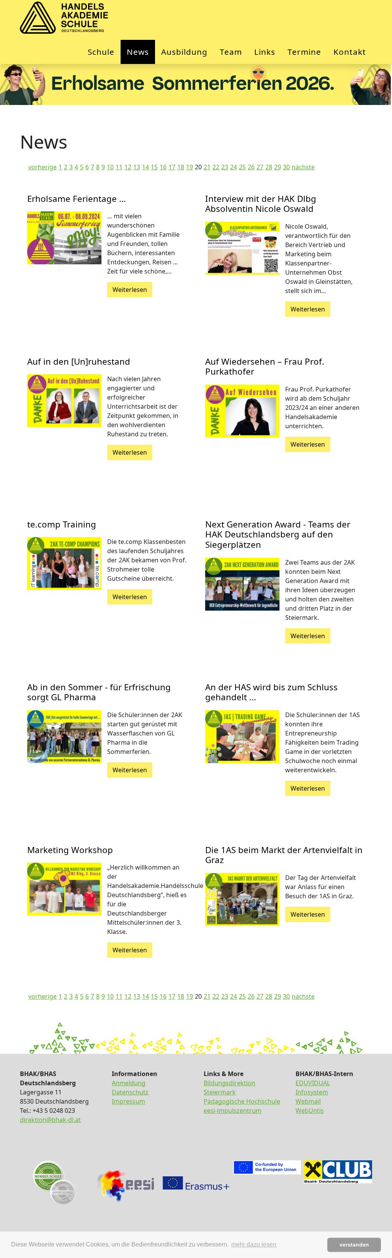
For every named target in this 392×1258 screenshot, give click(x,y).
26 (251, 167)
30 (286, 167)
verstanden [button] (354, 1245)
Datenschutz (130, 1092)
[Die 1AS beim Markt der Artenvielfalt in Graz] (242, 899)
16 (163, 167)
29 (277, 167)
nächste (303, 167)
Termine (304, 51)
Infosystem (312, 1092)
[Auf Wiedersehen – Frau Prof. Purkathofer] (242, 411)
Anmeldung (128, 1083)
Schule (101, 51)
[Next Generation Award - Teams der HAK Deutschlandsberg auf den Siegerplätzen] (242, 584)
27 (259, 167)
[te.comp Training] (64, 563)
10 (110, 167)
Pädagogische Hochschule (242, 1101)
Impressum (128, 1101)
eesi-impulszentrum (232, 1110)
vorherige (42, 167)
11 (119, 167)
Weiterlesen (130, 289)
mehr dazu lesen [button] (253, 1244)
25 (242, 167)
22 (215, 167)
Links (264, 51)
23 (224, 167)
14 (145, 167)
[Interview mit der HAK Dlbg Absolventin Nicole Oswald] (242, 248)
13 (136, 167)
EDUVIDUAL (313, 1083)
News (138, 51)
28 (268, 167)
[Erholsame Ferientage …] (64, 237)
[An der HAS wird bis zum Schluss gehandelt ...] (242, 736)
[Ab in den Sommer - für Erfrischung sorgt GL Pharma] (64, 736)
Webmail (308, 1101)
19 (189, 167)
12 (127, 167)
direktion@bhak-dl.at (50, 1119)
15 (154, 167)
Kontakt (349, 51)
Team (231, 51)
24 (233, 167)
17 (171, 167)
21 (207, 167)
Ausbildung (184, 51)
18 (180, 167)
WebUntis (310, 1110)
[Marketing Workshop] (64, 889)
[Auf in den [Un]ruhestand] (64, 400)
